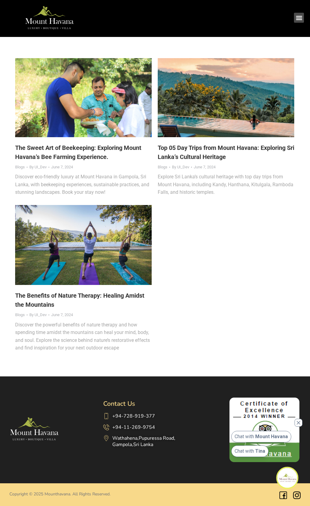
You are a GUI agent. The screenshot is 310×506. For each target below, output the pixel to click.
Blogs (20, 167)
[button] (299, 18)
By (38, 167)
